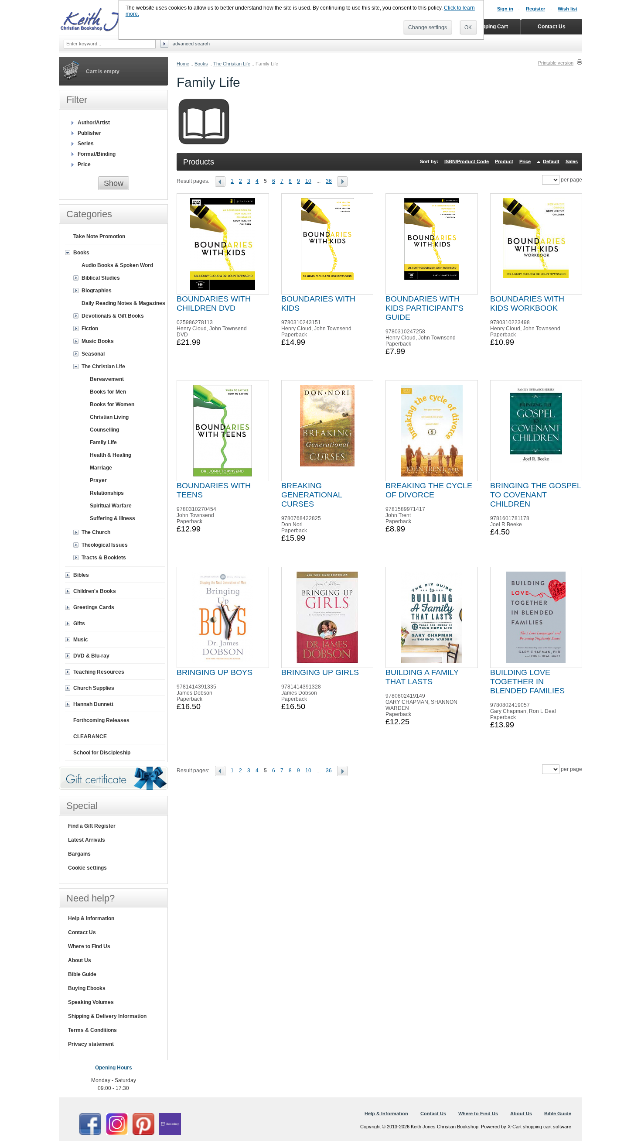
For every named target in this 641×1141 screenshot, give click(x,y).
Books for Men (108, 392)
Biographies (97, 291)
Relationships (107, 493)
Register (535, 8)
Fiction (90, 329)
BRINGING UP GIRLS (320, 672)
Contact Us (82, 932)
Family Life (103, 442)
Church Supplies (93, 688)
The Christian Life (231, 63)
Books (201, 63)
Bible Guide (82, 974)
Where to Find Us (89, 946)
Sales (572, 161)
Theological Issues (105, 545)
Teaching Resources (98, 672)
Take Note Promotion (99, 236)
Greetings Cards (93, 607)
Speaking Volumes (91, 1002)
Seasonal (93, 354)
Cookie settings (87, 868)
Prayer (98, 480)
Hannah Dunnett (93, 704)
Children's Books (94, 591)
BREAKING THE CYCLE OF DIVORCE (428, 490)
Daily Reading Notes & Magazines (123, 303)
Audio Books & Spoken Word (117, 265)
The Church (96, 532)
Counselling (104, 430)
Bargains (79, 854)
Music (80, 640)
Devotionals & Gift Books (113, 316)
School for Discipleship (101, 753)
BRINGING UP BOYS (214, 672)
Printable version (555, 62)
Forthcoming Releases (101, 720)
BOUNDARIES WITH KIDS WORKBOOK (527, 303)
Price (525, 161)
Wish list (567, 8)
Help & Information (91, 918)
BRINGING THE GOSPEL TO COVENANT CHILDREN (535, 494)
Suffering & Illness (112, 518)
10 (308, 181)
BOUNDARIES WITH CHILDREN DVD (214, 303)
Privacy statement (91, 1044)
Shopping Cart (490, 27)
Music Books (98, 341)
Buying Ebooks (87, 988)
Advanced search (191, 43)
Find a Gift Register (92, 826)
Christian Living (109, 417)
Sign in (505, 8)
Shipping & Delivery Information (107, 1016)
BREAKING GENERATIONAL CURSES (311, 494)
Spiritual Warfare (111, 506)
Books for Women (112, 404)
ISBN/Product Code (466, 161)
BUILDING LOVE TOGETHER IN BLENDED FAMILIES (527, 681)
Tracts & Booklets (104, 558)
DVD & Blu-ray (91, 656)
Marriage (101, 468)
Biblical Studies (101, 278)
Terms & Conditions (92, 1030)
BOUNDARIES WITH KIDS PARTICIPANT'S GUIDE (424, 308)
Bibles (81, 575)
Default (551, 161)
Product (504, 161)
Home (183, 63)
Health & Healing (110, 455)
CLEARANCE (90, 736)
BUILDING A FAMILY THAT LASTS (422, 677)
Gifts (79, 623)
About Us (79, 960)
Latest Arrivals (86, 840)
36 (329, 181)
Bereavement (107, 379)
